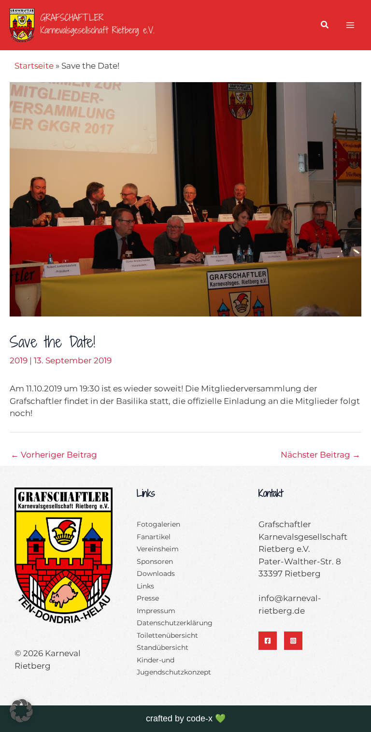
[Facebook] (267, 641)
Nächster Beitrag (320, 454)
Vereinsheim (158, 549)
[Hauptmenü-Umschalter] (351, 25)
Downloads (156, 573)
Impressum (156, 610)
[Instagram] (293, 641)
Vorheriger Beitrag (54, 454)
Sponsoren (155, 561)
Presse (148, 598)
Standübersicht (162, 647)
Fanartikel (154, 536)
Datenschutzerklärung (175, 622)
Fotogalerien (158, 524)
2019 (19, 360)
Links (145, 586)
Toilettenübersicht (167, 635)
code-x (199, 718)
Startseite (34, 66)
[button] (325, 26)
